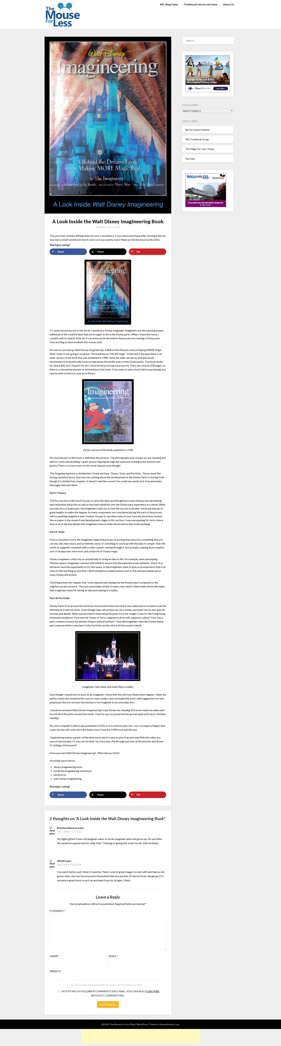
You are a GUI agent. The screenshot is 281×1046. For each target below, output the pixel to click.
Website (55, 971)
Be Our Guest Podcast (197, 129)
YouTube (190, 158)
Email (113, 955)
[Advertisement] (140, 1036)
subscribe (152, 991)
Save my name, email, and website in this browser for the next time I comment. (108, 985)
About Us (228, 4)
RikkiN (61, 860)
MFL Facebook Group (197, 139)
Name (55, 955)
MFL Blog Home (169, 4)
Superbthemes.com (169, 1024)
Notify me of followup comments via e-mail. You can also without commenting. (110, 993)
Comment (58, 910)
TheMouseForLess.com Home (200, 4)
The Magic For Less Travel (199, 148)
